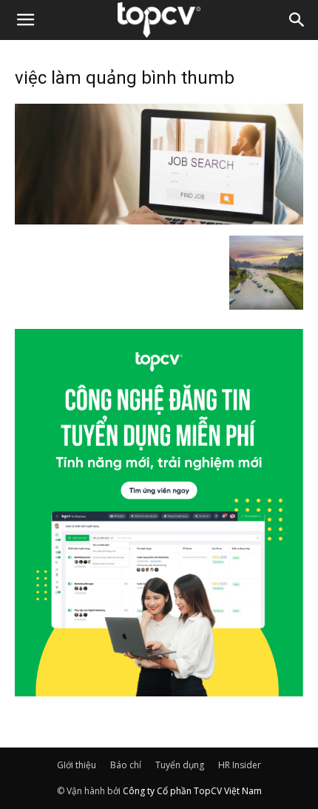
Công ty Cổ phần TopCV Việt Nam (192, 791)
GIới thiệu (76, 765)
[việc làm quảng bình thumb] (159, 220)
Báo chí (125, 765)
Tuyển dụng (179, 765)
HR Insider (239, 765)
